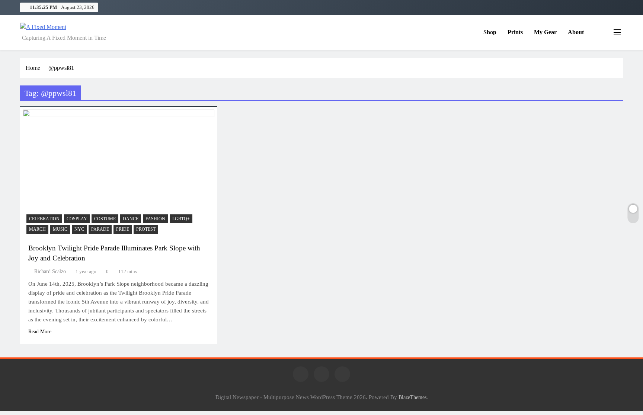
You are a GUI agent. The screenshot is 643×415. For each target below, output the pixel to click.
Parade (100, 229)
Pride (122, 229)
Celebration (44, 218)
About (576, 32)
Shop (489, 32)
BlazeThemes (412, 397)
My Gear (545, 32)
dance (130, 218)
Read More (39, 331)
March (37, 229)
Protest (146, 229)
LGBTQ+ (181, 218)
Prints (515, 32)
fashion (155, 218)
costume (105, 218)
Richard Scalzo (50, 271)
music (60, 229)
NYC (79, 229)
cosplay (77, 218)
